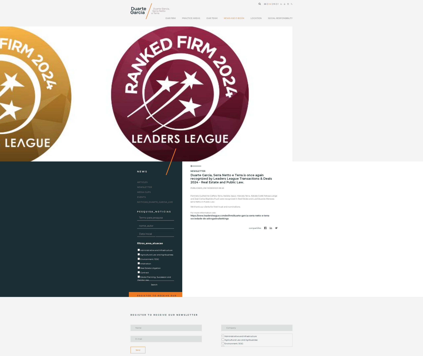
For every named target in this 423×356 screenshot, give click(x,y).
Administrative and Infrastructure (240, 336)
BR (265, 4)
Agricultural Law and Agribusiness (240, 340)
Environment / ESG (233, 343)
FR (274, 4)
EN (270, 4)
